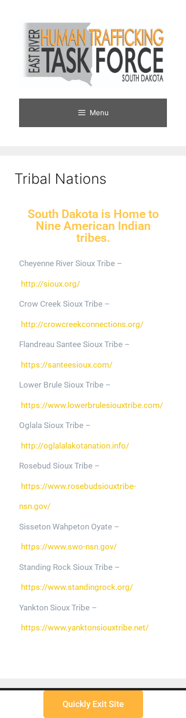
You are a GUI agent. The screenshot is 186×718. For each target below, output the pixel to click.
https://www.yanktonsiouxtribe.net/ (85, 627)
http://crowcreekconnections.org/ (82, 324)
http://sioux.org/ (50, 284)
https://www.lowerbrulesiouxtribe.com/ (92, 405)
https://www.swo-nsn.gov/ (69, 546)
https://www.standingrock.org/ (77, 587)
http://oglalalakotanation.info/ (75, 445)
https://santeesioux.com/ (67, 364)
